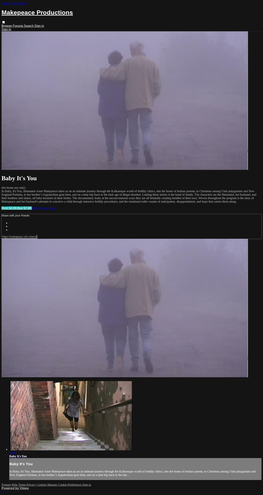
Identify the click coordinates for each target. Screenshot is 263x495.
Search (29, 26)
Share (52, 208)
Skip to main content (14, 3)
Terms (22, 484)
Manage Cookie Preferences (64, 484)
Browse (7, 26)
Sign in (39, 26)
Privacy (32, 484)
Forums (18, 26)
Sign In (6, 29)
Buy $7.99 (24, 208)
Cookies (42, 484)
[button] (3, 22)
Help (15, 484)
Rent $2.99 (9, 208)
